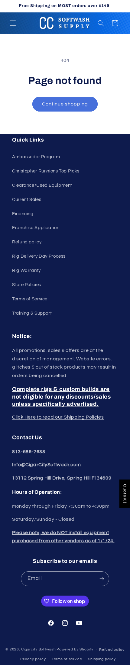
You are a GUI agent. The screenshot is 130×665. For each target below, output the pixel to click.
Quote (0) (125, 493)
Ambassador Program (36, 157)
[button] (13, 23)
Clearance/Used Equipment (42, 185)
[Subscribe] (102, 578)
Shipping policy (101, 659)
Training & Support (32, 313)
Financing (23, 214)
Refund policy (26, 242)
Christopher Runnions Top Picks (46, 171)
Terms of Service (29, 299)
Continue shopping (65, 104)
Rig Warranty (26, 270)
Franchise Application (35, 228)
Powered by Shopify (75, 649)
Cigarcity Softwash (38, 649)
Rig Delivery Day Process (39, 256)
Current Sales (26, 199)
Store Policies (26, 284)
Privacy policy (33, 659)
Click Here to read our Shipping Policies (58, 417)
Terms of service (67, 659)
